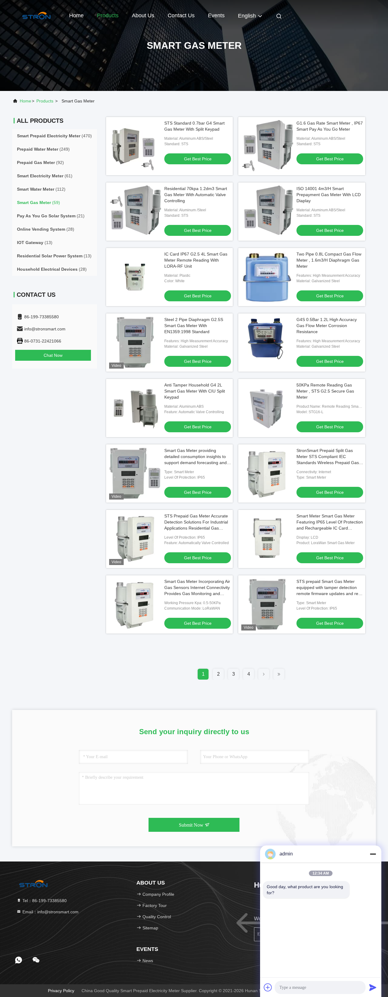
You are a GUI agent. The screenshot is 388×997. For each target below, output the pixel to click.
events (216, 15)
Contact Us (181, 15)
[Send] (373, 987)
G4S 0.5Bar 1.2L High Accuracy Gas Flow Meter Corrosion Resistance (326, 325)
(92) (40, 162)
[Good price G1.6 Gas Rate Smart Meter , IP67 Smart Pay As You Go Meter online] (267, 146)
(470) (54, 135)
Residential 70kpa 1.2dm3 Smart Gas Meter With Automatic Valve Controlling (195, 194)
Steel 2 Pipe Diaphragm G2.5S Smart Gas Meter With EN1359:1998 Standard (193, 325)
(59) (38, 202)
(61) (44, 175)
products (44, 101)
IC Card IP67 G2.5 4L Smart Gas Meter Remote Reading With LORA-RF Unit (195, 260)
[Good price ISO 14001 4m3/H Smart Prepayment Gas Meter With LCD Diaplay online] (267, 212)
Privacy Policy (61, 990)
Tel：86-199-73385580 (44, 900)
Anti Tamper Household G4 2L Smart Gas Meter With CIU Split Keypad (194, 391)
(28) (45, 229)
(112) (41, 189)
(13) (34, 242)
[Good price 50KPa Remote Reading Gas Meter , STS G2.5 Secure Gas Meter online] (267, 408)
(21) (51, 215)
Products (108, 15)
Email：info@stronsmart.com (50, 911)
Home (76, 15)
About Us (143, 15)
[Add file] (268, 987)
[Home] (36, 15)
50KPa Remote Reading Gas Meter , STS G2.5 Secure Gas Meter (325, 391)
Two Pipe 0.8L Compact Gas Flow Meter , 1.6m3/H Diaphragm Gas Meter (328, 260)
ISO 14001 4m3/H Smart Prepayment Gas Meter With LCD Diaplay (328, 194)
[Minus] (372, 854)
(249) (43, 149)
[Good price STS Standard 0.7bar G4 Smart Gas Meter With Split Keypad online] (135, 146)
